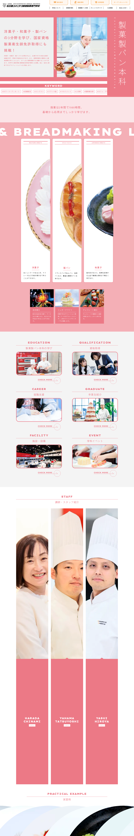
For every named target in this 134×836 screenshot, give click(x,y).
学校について (56, 8)
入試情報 (110, 8)
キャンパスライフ (96, 8)
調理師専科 (69, 8)
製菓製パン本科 (83, 8)
